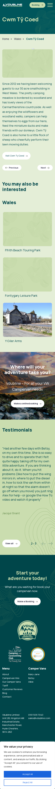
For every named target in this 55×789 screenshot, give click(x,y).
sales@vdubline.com (39, 718)
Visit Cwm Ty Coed (14, 155)
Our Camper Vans (11, 681)
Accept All (27, 774)
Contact (6, 696)
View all (9, 543)
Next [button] (50, 544)
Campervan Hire (10, 678)
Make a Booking (37, 5)
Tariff (5, 685)
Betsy (31, 678)
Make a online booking (26, 403)
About (5, 674)
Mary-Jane (34, 674)
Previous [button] (44, 544)
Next (43, 167)
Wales (17, 39)
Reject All (27, 782)
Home (5, 39)
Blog (4, 693)
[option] (27, 486)
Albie (30, 681)
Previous (13, 167)
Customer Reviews (12, 689)
